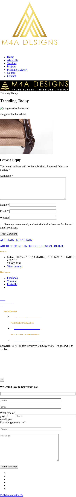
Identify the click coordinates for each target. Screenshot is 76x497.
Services (11, 63)
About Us (12, 60)
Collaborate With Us (11, 495)
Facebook (12, 277)
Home (10, 56)
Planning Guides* (17, 69)
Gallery (11, 72)
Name (4, 204)
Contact (11, 75)
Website (4, 217)
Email (4, 211)
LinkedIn (12, 284)
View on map (14, 266)
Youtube (11, 281)
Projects (11, 66)
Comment (6, 175)
